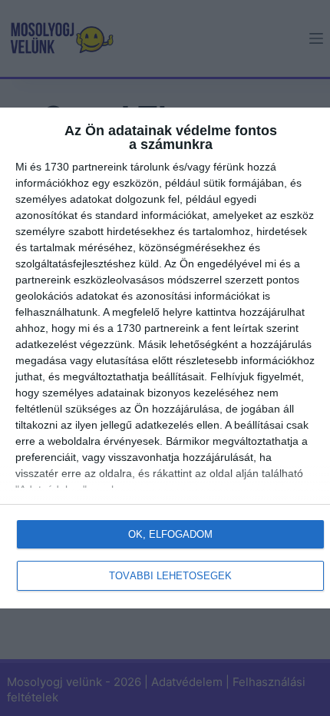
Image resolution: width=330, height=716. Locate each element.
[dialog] (165, 358)
